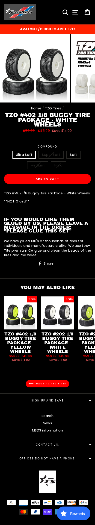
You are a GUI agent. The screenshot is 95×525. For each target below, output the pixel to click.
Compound (47, 146)
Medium (38, 165)
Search (47, 415)
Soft (73, 154)
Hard (58, 165)
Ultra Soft (24, 154)
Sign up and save (47, 400)
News (47, 423)
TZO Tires (53, 108)
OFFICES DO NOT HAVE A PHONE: (47, 458)
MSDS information (47, 430)
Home (36, 108)
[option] (47, 29)
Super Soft (51, 154)
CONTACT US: (47, 445)
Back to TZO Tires (50, 383)
